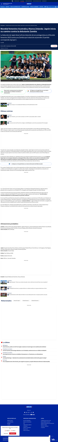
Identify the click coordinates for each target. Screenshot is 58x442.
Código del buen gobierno (27, 424)
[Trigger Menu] (2, 4)
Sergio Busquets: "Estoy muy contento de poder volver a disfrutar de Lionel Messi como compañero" (28, 282)
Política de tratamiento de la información (47, 423)
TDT (24, 423)
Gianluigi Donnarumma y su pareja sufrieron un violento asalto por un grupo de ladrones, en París (28, 288)
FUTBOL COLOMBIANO (34, 6)
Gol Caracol (3, 25)
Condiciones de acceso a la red (46, 420)
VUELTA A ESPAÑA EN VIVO (15, 6)
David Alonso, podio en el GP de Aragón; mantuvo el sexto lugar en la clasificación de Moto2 (24, 346)
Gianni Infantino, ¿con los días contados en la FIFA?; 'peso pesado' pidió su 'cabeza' (25, 116)
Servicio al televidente (26, 420)
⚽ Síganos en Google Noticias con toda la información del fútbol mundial (27, 163)
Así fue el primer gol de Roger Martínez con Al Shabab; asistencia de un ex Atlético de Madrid (24, 350)
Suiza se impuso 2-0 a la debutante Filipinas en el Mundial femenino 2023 (23, 104)
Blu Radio (8, 423)
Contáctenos (25, 426)
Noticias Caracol (10, 420)
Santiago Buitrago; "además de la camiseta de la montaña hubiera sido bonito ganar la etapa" (25, 357)
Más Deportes (5, 345)
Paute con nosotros (26, 430)
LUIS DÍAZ (41, 6)
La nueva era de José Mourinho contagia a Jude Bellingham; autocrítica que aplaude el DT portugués (28, 122)
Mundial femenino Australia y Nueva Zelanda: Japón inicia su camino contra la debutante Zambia (21, 25)
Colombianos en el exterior (7, 352)
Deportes (8, 430)
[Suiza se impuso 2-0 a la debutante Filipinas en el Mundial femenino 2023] (4, 105)
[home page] (29, 4)
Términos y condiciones (44, 426)
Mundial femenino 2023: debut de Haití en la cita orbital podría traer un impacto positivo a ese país (28, 294)
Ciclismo (4, 356)
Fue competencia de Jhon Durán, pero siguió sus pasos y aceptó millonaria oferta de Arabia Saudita (26, 361)
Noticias (13, 430)
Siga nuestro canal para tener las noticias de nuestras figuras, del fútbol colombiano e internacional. (13, 91)
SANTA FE (7, 6)
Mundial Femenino (35, 300)
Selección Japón (17, 300)
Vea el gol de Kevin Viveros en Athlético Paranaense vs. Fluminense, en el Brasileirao (23, 354)
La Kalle (8, 424)
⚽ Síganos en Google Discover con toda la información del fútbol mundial (39, 91)
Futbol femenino (26, 300)
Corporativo (43, 427)
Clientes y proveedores (27, 427)
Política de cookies (44, 424)
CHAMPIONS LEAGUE (25, 6)
